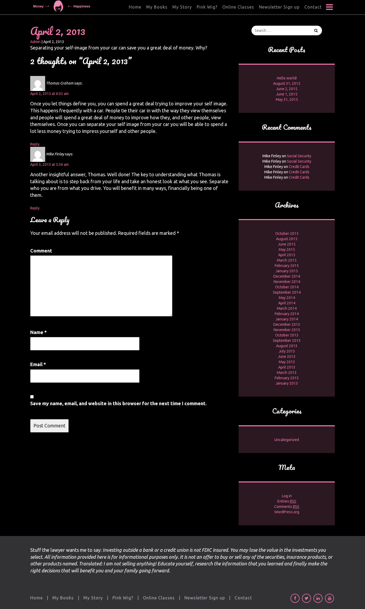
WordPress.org (286, 512)
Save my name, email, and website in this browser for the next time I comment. (118, 403)
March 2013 (287, 372)
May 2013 (287, 362)
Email (38, 364)
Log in (287, 496)
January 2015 (286, 271)
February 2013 (287, 378)
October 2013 (286, 335)
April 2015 (286, 255)
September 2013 (287, 340)
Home (135, 7)
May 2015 (287, 249)
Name (38, 332)
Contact (313, 7)
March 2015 (287, 260)
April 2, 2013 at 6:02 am (49, 93)
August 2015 (286, 239)
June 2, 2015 (286, 89)
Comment (41, 250)
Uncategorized (286, 440)
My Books (157, 7)
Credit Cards (299, 166)
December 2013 (286, 324)
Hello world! (287, 78)
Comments (286, 506)
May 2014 (287, 298)
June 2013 (287, 356)
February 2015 (287, 265)
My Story (182, 7)
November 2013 (287, 330)
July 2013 (287, 351)
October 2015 (286, 233)
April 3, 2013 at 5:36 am (49, 164)
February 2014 (287, 314)
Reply (35, 144)
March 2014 (287, 308)
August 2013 (286, 346)
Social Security (299, 156)
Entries (286, 501)
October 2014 (286, 287)
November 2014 (287, 281)
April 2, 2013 (57, 30)
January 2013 (286, 383)
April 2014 (286, 303)
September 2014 (287, 292)
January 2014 (286, 319)
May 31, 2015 (287, 99)
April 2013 (286, 367)
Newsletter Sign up (279, 7)
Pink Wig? (207, 7)
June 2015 (287, 244)
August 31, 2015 (286, 83)
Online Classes (238, 7)
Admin (35, 42)
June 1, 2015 (286, 94)
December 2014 (286, 276)
